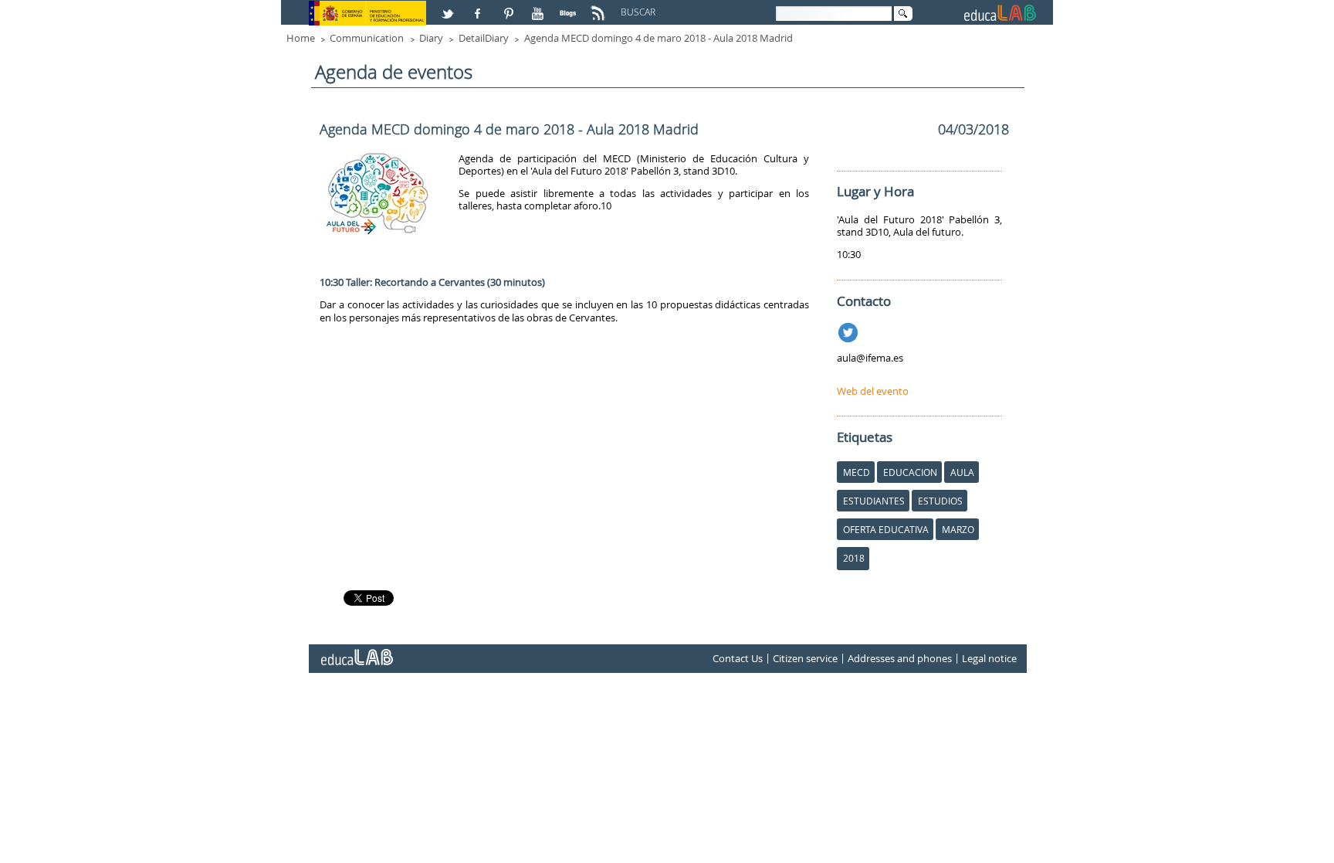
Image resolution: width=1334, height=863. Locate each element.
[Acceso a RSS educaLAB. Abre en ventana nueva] (600, 7)
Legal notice (989, 659)
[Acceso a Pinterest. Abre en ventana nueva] (509, 7)
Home (300, 38)
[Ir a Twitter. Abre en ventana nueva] (849, 330)
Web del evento (873, 391)
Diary (431, 38)
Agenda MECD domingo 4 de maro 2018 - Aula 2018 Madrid (658, 38)
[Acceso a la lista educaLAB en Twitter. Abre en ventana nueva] (449, 7)
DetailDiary (484, 38)
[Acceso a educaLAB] (356, 651)
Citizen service (805, 659)
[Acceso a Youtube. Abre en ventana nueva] (540, 7)
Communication (367, 38)
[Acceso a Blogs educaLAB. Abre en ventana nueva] (570, 7)
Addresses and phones (900, 659)
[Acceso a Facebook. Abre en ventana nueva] (479, 7)
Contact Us (738, 659)
